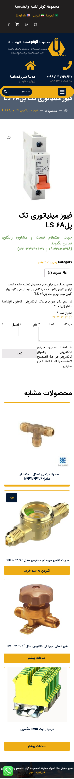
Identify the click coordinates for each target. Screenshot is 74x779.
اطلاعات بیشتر (37, 658)
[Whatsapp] (26, 24)
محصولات (51, 110)
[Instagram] (35, 24)
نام (28, 324)
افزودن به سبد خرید (37, 570)
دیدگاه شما (55, 324)
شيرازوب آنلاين (37, 772)
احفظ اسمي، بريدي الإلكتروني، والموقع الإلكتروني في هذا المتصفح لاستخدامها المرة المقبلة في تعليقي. (54, 357)
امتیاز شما (64, 313)
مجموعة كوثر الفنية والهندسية (37, 7)
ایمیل (10, 324)
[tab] (57, 273)
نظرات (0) (55, 273)
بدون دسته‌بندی (47, 262)
